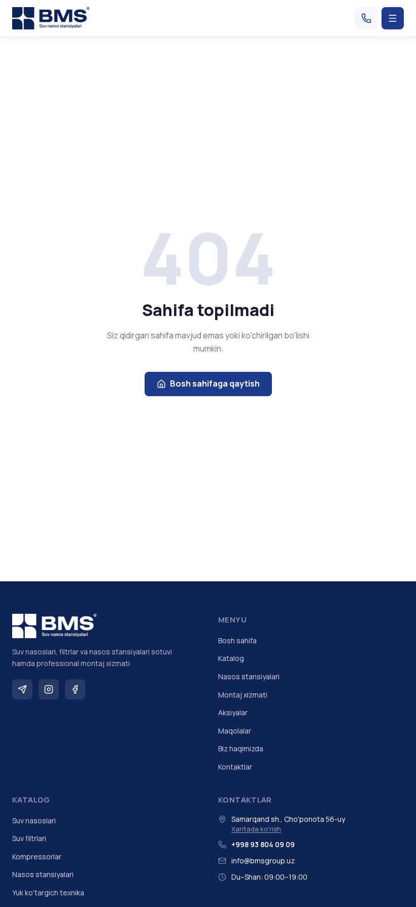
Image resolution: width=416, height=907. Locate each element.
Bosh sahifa (237, 640)
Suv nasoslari (34, 820)
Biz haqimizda (240, 748)
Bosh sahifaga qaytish (215, 383)
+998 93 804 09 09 (263, 844)
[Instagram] (49, 689)
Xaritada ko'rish (256, 828)
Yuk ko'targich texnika (48, 892)
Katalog (231, 658)
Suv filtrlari (29, 838)
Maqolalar (234, 731)
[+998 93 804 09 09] (366, 18)
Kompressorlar (36, 856)
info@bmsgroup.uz (263, 860)
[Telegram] (22, 689)
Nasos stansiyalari (249, 676)
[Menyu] (393, 18)
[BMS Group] (50, 18)
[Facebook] (75, 689)
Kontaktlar (235, 767)
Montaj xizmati (242, 695)
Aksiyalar (233, 712)
